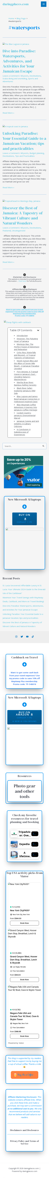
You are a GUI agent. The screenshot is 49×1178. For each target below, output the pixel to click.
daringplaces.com (16, 4)
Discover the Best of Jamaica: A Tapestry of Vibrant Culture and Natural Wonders (22, 215)
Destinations (35, 75)
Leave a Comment (11, 75)
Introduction (22, 335)
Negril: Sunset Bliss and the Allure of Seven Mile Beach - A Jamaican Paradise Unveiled (26, 364)
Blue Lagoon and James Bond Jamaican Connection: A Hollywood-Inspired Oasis (26, 399)
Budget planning (37, 153)
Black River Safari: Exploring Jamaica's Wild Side (24, 391)
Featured (7, 230)
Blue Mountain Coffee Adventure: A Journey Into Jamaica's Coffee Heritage (25, 407)
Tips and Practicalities (25, 156)
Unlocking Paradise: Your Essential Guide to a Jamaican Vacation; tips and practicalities (24, 141)
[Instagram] (16, 636)
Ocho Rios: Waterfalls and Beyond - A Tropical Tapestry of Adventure (25, 355)
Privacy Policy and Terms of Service (24, 1142)
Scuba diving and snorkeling (15, 78)
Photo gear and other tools (24, 791)
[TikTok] (33, 636)
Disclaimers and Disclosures (24, 1130)
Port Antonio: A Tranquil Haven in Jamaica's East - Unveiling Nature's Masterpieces (26, 375)
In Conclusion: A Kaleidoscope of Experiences (22, 432)
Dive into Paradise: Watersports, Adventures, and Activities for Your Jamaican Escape (19, 61)
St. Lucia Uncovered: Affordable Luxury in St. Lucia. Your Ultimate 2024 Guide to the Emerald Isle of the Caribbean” (24, 589)
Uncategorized (18, 230)
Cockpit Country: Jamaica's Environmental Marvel (24, 415)
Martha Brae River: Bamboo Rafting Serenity (25, 383)
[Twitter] (22, 636)
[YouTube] (27, 636)
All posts (24, 75)
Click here (23, 281)
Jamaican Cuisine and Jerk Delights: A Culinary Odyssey (26, 424)
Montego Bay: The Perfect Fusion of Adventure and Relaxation (26, 347)
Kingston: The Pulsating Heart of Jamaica (26, 339)
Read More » (8, 112)
